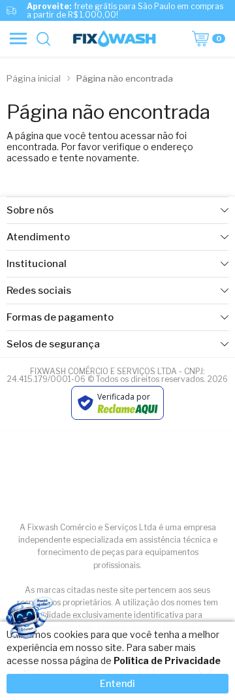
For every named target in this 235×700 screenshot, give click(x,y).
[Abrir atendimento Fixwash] (28, 620)
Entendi (117, 683)
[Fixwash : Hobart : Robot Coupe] (114, 38)
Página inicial (34, 78)
